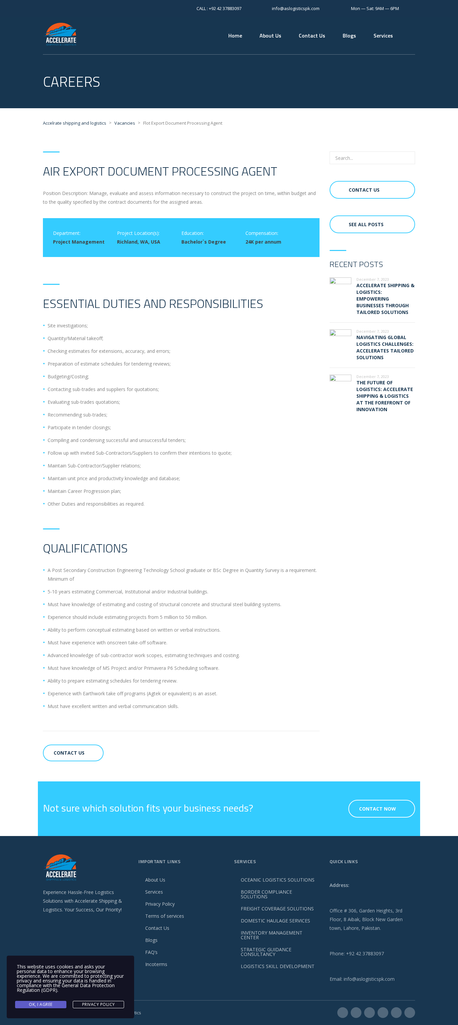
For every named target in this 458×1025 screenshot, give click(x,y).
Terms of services (164, 916)
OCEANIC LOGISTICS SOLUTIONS (277, 880)
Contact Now (377, 809)
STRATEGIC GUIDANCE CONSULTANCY (266, 951)
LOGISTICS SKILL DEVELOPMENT (277, 966)
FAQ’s (151, 952)
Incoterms (156, 964)
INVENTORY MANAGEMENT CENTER (271, 935)
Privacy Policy (160, 904)
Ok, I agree (41, 1004)
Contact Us (312, 35)
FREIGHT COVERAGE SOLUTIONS (277, 908)
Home (235, 35)
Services (383, 35)
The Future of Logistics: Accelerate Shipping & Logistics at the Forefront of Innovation (384, 395)
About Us (270, 35)
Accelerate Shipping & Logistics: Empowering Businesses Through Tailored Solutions (385, 298)
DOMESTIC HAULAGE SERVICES (275, 920)
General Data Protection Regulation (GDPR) (66, 987)
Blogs (349, 35)
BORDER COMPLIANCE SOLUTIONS (266, 894)
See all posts (366, 224)
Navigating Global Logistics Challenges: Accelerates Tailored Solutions (385, 347)
